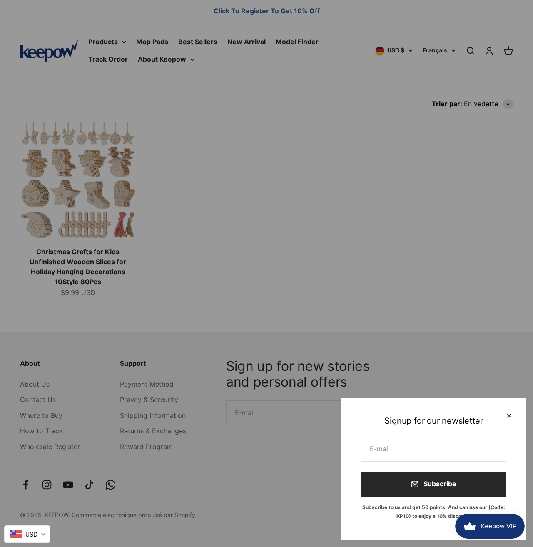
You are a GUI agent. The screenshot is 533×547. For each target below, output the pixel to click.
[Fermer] (509, 416)
